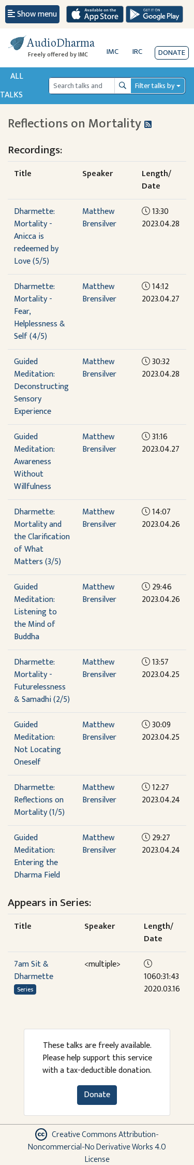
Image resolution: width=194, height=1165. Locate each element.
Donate (171, 52)
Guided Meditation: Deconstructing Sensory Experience (41, 387)
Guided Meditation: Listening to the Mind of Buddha (35, 612)
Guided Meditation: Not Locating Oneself (37, 743)
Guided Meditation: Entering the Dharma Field (37, 856)
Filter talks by (154, 86)
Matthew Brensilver (99, 218)
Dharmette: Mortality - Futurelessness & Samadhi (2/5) (42, 681)
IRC (137, 51)
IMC (112, 51)
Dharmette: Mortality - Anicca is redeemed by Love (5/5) (36, 236)
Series (25, 989)
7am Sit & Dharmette (33, 970)
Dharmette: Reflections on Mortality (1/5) (39, 800)
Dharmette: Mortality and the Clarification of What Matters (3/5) (42, 537)
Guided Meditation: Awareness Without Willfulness (34, 462)
